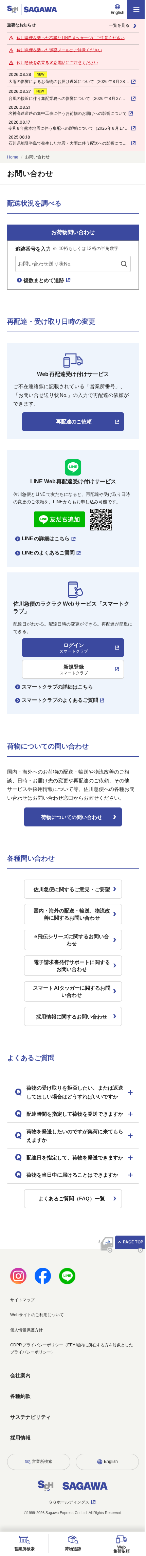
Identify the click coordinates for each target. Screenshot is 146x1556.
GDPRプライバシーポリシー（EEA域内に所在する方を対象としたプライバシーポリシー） (69, 1374)
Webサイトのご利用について (37, 1341)
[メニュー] (136, 9)
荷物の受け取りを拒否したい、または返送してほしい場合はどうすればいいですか (72, 1096)
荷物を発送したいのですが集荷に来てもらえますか (72, 1153)
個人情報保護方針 (26, 1355)
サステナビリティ (30, 1443)
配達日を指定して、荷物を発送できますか (72, 1179)
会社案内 (20, 1401)
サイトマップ (22, 1325)
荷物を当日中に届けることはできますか (72, 1201)
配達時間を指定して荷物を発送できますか (72, 1127)
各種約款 (20, 1422)
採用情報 (20, 1464)
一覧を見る (119, 25)
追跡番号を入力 (66, 249)
